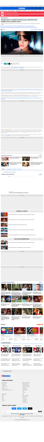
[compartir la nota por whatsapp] (7, 64)
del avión (24, 131)
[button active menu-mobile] (1, 8)
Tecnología (24, 401)
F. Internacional (18, 10)
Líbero (4, 29)
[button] (42, 8)
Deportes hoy (4, 394)
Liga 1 (3, 387)
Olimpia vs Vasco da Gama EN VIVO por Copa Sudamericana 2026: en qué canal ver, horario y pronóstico (19, 27)
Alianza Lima (4, 384)
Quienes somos (17, 413)
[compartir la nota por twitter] (9, 64)
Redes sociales (25, 396)
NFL (2, 401)
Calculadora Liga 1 (5, 388)
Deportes (25, 10)
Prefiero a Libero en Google (10, 172)
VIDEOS (39, 10)
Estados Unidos (25, 402)
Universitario (4, 385)
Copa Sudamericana (9, 169)
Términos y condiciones (29, 413)
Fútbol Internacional (4, 17)
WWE (3, 396)
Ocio (29, 10)
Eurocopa (24, 387)
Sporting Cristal (4, 386)
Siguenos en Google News (15, 63)
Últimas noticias (3, 10)
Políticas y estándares (23, 413)
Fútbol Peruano (11, 10)
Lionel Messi (8, 135)
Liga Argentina (25, 388)
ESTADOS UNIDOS (34, 10)
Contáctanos (12, 413)
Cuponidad (22, 417)
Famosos (24, 397)
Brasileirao (14, 169)
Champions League (26, 385)
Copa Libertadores (26, 384)
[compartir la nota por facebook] (5, 64)
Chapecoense (19, 169)
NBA (2, 397)
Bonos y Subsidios (26, 395)
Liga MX (24, 392)
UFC (3, 395)
